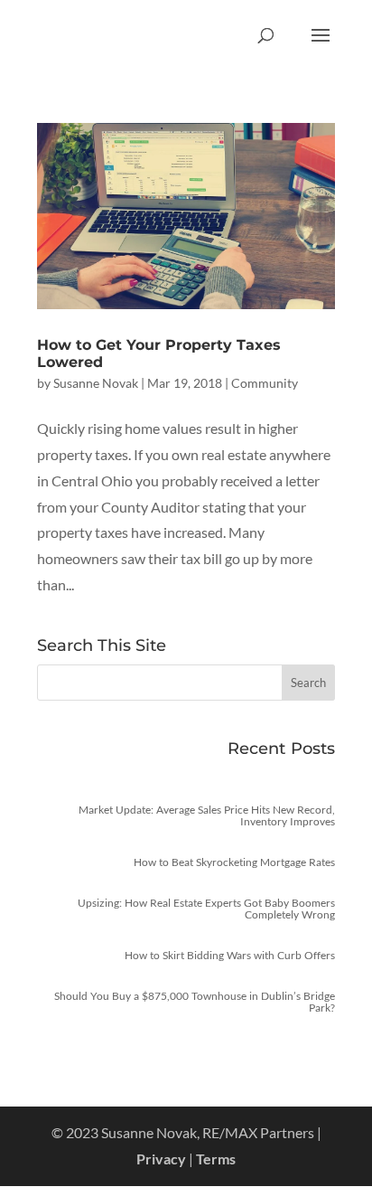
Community (264, 383)
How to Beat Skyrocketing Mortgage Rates (234, 862)
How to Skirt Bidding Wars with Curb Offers (230, 955)
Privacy (161, 1158)
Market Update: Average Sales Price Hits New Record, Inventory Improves (207, 815)
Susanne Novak (95, 383)
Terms (216, 1158)
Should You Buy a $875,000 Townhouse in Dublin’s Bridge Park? (194, 1001)
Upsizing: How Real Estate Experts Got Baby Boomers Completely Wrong (206, 908)
